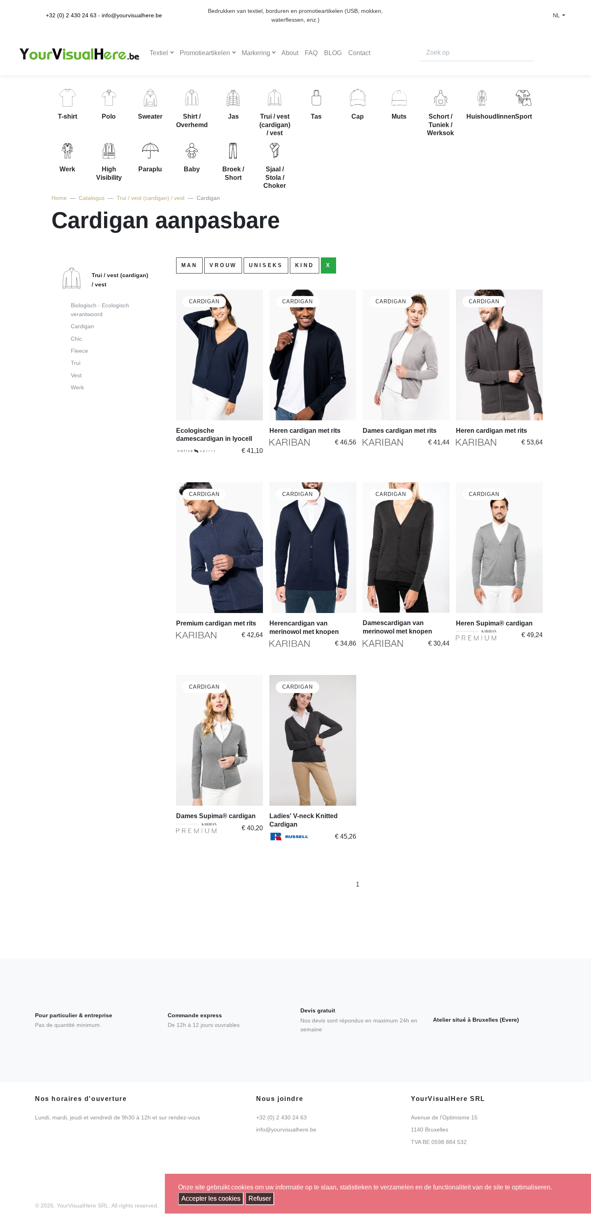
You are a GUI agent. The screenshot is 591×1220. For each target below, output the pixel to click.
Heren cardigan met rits (305, 430)
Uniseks (266, 265)
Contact (359, 52)
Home (59, 198)
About (289, 52)
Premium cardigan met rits (216, 623)
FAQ (311, 52)
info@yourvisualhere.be (132, 15)
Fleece (79, 351)
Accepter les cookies (210, 1198)
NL (556, 15)
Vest (76, 375)
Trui (75, 363)
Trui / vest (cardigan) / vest (151, 198)
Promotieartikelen (205, 52)
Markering (256, 52)
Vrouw (223, 265)
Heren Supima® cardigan (494, 623)
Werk (77, 387)
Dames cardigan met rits (400, 430)
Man (189, 265)
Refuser (259, 1198)
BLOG (333, 52)
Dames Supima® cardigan (216, 816)
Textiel (159, 52)
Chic (76, 338)
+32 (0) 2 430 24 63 (71, 15)
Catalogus (92, 198)
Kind (304, 265)
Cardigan (82, 326)
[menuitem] (101, 331)
